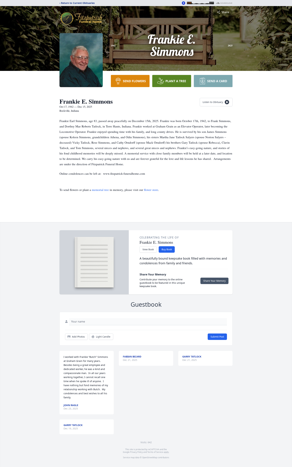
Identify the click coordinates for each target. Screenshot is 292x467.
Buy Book (167, 249)
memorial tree (100, 190)
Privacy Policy (136, 452)
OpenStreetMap (149, 457)
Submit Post (217, 336)
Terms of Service (155, 452)
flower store (151, 190)
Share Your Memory (214, 280)
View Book (148, 249)
